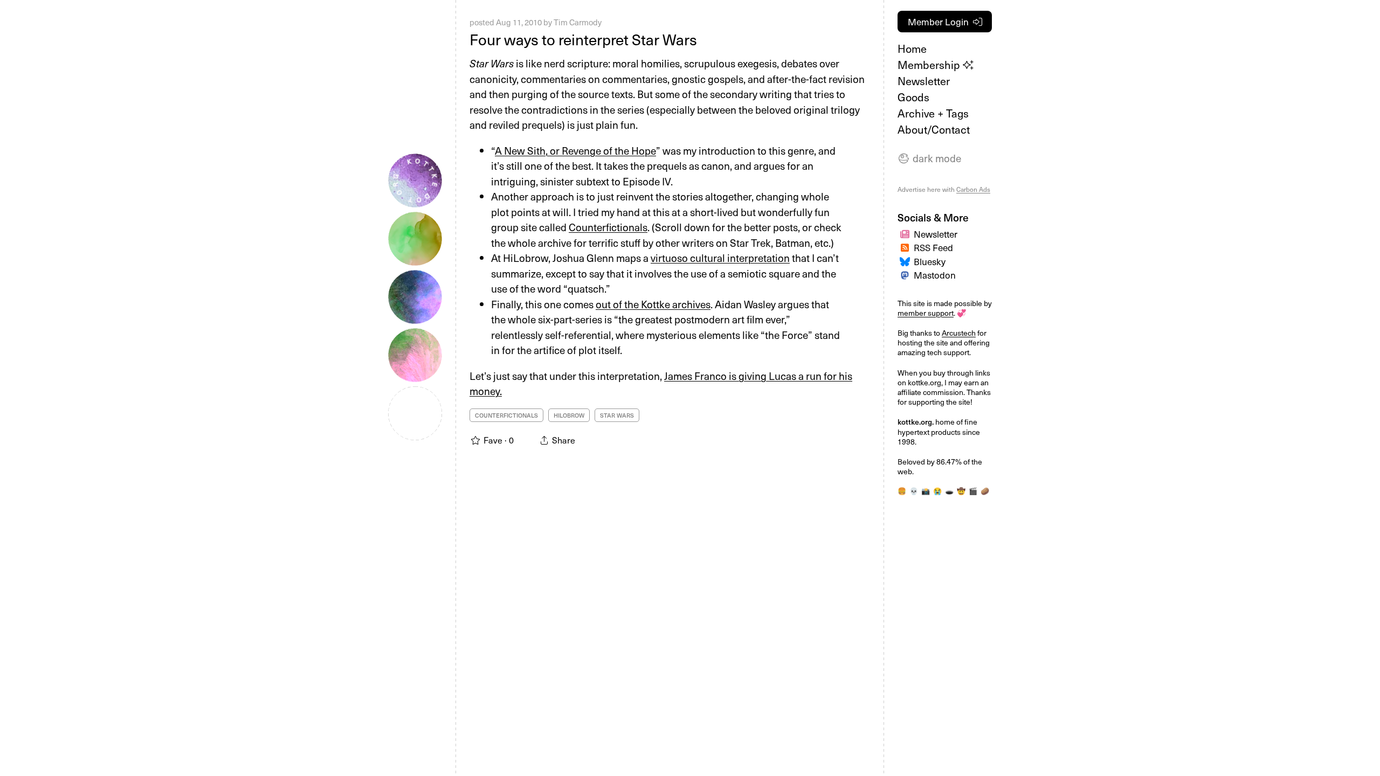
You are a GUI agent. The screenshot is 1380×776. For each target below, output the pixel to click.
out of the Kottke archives (653, 304)
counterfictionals (506, 415)
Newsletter (924, 80)
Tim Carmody (578, 22)
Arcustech (959, 333)
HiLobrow (569, 415)
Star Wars (617, 415)
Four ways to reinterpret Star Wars (583, 39)
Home (912, 48)
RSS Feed (933, 247)
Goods (913, 97)
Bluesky (930, 261)
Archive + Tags (933, 113)
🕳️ (949, 491)
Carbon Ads (973, 189)
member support (926, 313)
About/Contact (934, 129)
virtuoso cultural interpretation (720, 258)
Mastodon (935, 274)
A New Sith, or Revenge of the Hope (575, 150)
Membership (930, 64)
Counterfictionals (608, 227)
